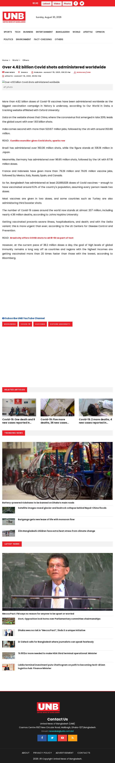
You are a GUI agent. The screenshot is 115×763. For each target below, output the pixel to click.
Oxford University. (60, 324)
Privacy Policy (42, 752)
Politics (8, 39)
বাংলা (35, 3)
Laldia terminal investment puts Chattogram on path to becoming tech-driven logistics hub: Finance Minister (61, 666)
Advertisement (65, 752)
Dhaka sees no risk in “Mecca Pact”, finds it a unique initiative (51, 630)
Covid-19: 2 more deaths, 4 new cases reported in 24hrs (95, 423)
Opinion (100, 31)
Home (5, 60)
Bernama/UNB (84, 72)
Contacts (83, 752)
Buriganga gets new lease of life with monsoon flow (46, 519)
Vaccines (40, 324)
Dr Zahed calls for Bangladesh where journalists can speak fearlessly (56, 641)
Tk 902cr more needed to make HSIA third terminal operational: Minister (57, 653)
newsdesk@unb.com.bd (57, 731)
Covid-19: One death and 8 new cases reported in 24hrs (18, 423)
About (26, 752)
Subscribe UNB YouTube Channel (24, 318)
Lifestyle (88, 31)
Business (28, 31)
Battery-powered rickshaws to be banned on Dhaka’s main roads (38, 502)
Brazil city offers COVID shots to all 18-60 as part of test (41, 237)
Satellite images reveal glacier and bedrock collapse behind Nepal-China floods (62, 507)
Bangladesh (63, 31)
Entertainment (44, 31)
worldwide (10, 324)
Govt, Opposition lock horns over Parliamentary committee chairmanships (59, 618)
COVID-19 (25, 324)
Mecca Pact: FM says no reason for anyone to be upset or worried (38, 613)
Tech (17, 31)
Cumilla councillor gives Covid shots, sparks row (37, 140)
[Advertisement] (57, 288)
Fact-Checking (43, 39)
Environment (23, 39)
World (76, 31)
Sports (8, 31)
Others (59, 39)
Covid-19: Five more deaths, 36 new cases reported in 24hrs (54, 423)
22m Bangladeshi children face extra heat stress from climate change (56, 530)
